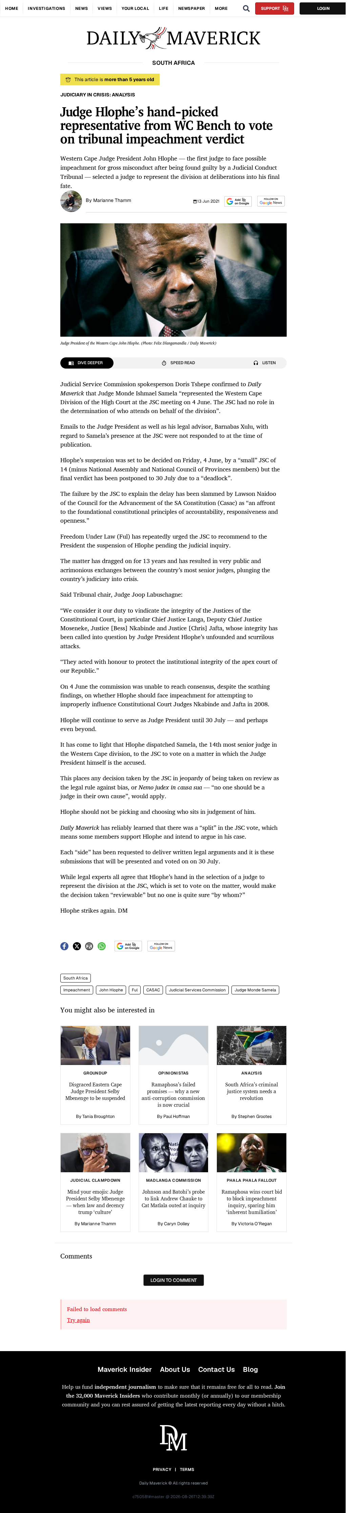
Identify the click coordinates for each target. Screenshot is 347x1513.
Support (270, 8)
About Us (175, 1369)
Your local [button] (135, 8)
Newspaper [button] (191, 8)
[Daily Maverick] (173, 38)
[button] (238, 201)
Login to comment (173, 1280)
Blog (250, 1369)
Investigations (46, 8)
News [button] (81, 8)
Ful (135, 990)
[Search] (246, 8)
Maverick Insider (125, 1369)
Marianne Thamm (112, 200)
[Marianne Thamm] (71, 200)
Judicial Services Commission (197, 990)
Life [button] (163, 8)
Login (323, 8)
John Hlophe (111, 990)
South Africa (75, 978)
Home (11, 8)
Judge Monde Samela (255, 990)
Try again (78, 1320)
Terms (187, 1469)
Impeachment (76, 990)
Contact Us (216, 1369)
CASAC (153, 990)
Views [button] (105, 8)
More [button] (221, 8)
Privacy (162, 1469)
